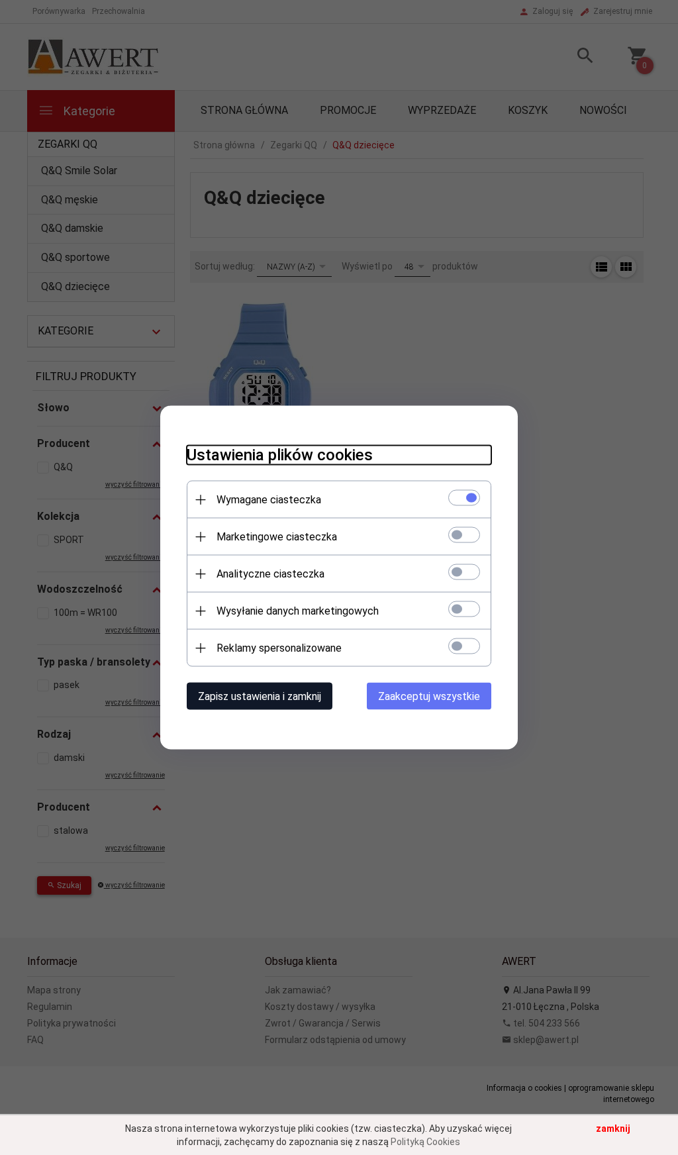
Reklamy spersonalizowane (279, 648)
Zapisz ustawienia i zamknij (259, 696)
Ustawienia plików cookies (280, 455)
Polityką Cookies (425, 1141)
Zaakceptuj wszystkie (429, 696)
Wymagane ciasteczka (269, 499)
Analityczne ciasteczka (270, 574)
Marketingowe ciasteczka (277, 536)
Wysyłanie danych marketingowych (298, 611)
